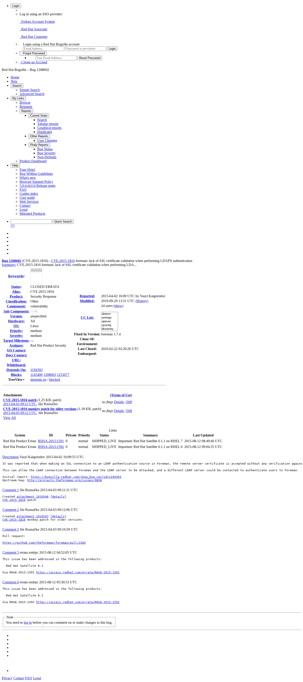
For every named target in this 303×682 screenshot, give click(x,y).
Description (10, 457)
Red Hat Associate (33, 29)
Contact (25, 205)
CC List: (87, 317)
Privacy (7, 678)
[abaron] (109, 314)
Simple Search (30, 90)
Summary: (9, 265)
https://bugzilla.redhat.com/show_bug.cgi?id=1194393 (76, 477)
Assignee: (16, 345)
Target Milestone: (16, 340)
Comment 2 (10, 510)
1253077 (63, 375)
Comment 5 (10, 552)
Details (119, 402)
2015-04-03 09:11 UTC (19, 404)
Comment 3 (10, 529)
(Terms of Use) (121, 395)
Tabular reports (47, 124)
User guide (27, 197)
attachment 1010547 (33, 516)
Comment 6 (10, 582)
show (118, 306)
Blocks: (16, 375)
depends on (38, 379)
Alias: (16, 291)
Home (15, 77)
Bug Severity (46, 153)
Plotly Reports (39, 145)
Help (15, 165)
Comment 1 (10, 490)
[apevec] (109, 321)
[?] (12, 226)
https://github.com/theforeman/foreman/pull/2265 (44, 542)
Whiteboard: (16, 365)
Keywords (16, 276)
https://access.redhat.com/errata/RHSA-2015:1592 (78, 602)
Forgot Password (33, 53)
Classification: (16, 301)
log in (28, 622)
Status (15, 287)
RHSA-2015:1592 (51, 447)
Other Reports (39, 136)
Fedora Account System (37, 21)
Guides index (29, 193)
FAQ (23, 190)
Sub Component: (16, 311)
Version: (16, 316)
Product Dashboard (33, 161)
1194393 (36, 370)
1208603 (49, 375)
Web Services (29, 201)
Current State (38, 115)
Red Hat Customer (33, 37)
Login (15, 6)
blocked (54, 379)
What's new (28, 178)
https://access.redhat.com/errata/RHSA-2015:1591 (78, 572)
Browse (25, 102)
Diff (129, 402)
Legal (24, 209)
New (14, 81)
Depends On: (16, 370)
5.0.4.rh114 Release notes (37, 186)
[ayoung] (109, 325)
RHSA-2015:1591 (51, 441)
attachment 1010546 (33, 496)
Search (17, 85)
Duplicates (44, 132)
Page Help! (27, 170)
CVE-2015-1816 (63, 261)
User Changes (47, 140)
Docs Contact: (16, 355)
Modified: (87, 301)
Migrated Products (32, 213)
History (142, 301)
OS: (16, 326)
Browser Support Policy (36, 182)
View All (9, 418)
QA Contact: (16, 350)
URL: (16, 360)
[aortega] (109, 318)
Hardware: (16, 321)
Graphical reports (49, 128)
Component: (16, 306)
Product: (16, 296)
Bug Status (45, 149)
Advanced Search (32, 94)
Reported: (87, 296)
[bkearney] (109, 329)
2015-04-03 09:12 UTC (20, 413)
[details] (58, 496)
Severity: (16, 336)
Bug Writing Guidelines (36, 174)
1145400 (36, 375)
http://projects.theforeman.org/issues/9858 (64, 480)
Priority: (16, 331)
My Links (18, 98)
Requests (26, 106)
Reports (26, 111)
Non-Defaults (46, 157)
